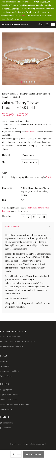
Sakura (23, 93)
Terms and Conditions (9, 371)
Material (6, 155)
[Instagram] (42, 24)
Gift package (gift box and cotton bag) (31, 177)
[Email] (44, 216)
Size (4, 162)
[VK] (39, 216)
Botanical (14, 93)
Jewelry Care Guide (8, 399)
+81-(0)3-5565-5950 (12, 336)
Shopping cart (6, 389)
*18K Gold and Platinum (31, 188)
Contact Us (4, 366)
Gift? (4, 172)
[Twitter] (28, 216)
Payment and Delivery (9, 394)
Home (5, 93)
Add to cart (33, 453)
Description (12, 226)
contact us (30, 131)
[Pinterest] (33, 216)
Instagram (8, 422)
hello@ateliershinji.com (13, 346)
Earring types (6, 409)
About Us (4, 361)
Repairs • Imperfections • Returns (14, 404)
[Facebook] (39, 24)
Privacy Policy (6, 376)
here (30, 1)
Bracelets (43, 191)
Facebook (7, 427)
